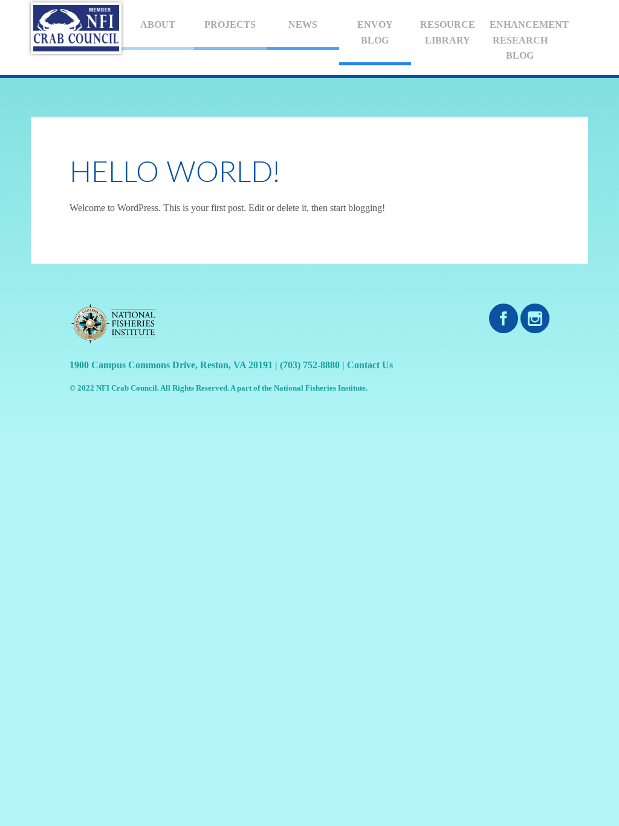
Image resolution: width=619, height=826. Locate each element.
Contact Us (370, 365)
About (157, 24)
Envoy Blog (375, 32)
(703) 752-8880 (310, 365)
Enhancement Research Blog (523, 39)
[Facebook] (503, 319)
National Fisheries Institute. (321, 388)
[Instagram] (534, 319)
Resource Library (447, 32)
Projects (230, 24)
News (302, 24)
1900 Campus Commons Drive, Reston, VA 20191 (171, 365)
